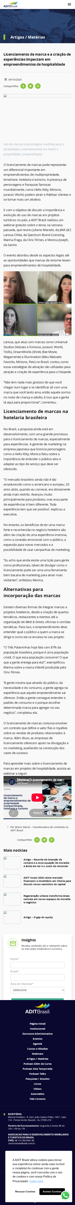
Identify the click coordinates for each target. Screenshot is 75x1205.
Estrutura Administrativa (37, 1033)
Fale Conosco (38, 1098)
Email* (14, 971)
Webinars (37, 1053)
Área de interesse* (21, 983)
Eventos (37, 1038)
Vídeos (37, 1088)
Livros (37, 1083)
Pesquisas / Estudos (38, 1078)
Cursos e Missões (37, 1048)
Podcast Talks (37, 1073)
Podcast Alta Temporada (37, 1068)
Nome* (14, 959)
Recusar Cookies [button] (25, 1191)
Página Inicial (38, 1023)
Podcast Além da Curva (37, 1063)
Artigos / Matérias (37, 1058)
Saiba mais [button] (36, 1181)
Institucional (37, 1028)
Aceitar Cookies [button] (52, 1191)
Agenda (37, 1043)
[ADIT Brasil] (10, 4)
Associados (37, 1093)
